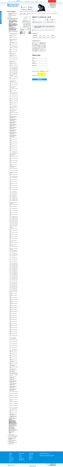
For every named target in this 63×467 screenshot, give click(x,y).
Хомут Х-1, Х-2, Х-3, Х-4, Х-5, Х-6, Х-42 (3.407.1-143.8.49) (13, 33)
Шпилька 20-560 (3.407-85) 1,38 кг (14, 392)
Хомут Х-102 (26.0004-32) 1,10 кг (13, 79)
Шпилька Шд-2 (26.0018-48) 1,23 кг (13, 311)
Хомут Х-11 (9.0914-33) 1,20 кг (14, 281)
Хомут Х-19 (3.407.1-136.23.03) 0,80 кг (14, 237)
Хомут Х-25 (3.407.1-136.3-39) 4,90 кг (13, 188)
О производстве (27, 1)
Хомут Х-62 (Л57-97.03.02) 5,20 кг (14, 59)
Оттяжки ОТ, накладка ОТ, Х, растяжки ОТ (13, 419)
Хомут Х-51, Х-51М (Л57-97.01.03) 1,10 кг (13, 111)
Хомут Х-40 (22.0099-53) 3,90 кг (14, 265)
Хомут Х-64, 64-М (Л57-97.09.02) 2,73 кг (13, 61)
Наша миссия (11, 459)
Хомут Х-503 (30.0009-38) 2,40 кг (13, 344)
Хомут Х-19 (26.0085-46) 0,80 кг (14, 176)
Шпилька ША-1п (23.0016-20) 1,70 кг (13, 298)
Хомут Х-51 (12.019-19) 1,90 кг (14, 192)
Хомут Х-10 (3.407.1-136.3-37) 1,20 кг (13, 180)
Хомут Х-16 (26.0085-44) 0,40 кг (14, 69)
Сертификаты (31, 454)
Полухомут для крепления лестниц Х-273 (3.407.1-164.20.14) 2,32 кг (13, 382)
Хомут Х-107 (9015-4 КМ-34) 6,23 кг (13, 317)
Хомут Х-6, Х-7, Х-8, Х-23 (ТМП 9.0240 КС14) (14, 249)
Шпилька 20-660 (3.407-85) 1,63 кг (14, 394)
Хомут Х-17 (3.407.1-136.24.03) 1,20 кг (14, 158)
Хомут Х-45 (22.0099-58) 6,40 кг (14, 272)
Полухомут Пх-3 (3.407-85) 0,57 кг (14, 404)
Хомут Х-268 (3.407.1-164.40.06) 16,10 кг (14, 375)
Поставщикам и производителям (21, 459)
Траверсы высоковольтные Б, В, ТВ (13, 430)
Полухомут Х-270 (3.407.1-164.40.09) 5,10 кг (13, 379)
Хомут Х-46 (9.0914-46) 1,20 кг (14, 286)
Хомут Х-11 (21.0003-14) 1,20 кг (14, 199)
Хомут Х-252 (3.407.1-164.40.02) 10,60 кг (14, 115)
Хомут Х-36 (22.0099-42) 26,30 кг (13, 259)
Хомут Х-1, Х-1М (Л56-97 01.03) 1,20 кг (14, 85)
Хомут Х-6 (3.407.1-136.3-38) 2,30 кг (13, 184)
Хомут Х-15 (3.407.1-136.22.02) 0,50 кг (14, 44)
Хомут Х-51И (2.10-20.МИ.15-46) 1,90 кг (14, 65)
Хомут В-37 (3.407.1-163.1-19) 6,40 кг (13, 150)
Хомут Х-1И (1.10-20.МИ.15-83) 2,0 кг (14, 83)
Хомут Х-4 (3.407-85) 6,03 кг (13, 408)
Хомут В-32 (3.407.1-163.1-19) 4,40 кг (13, 142)
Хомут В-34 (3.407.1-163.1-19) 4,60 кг (13, 146)
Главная (9, 1)
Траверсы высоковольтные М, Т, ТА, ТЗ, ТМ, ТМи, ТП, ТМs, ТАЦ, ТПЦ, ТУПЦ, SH (13, 22)
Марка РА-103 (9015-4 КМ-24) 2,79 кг (13, 327)
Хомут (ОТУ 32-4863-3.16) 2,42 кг (14, 335)
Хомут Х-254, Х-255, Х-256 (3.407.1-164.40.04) (13, 369)
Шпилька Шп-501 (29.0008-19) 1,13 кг (14, 300)
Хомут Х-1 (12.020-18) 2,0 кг (13, 195)
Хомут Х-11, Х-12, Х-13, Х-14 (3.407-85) (13, 164)
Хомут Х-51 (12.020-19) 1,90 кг (14, 109)
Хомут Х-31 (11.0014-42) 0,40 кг (14, 73)
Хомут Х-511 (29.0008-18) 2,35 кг (13, 207)
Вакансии (36, 1)
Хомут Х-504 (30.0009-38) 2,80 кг (13, 346)
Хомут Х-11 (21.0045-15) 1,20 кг (14, 92)
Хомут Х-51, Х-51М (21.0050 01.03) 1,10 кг (13, 75)
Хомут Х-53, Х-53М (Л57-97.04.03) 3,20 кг (13, 81)
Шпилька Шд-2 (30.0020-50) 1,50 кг (13, 307)
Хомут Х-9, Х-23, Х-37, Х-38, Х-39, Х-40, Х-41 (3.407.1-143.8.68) (13, 40)
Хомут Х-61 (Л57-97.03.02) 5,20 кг (14, 57)
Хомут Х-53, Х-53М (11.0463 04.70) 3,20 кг (13, 361)
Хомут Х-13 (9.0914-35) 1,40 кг (14, 283)
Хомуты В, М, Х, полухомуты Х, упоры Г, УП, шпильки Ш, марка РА (13, 32)
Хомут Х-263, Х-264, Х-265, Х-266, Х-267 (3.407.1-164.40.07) (14, 373)
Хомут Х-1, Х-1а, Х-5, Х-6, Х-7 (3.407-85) (13, 400)
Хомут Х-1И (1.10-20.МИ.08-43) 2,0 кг (14, 211)
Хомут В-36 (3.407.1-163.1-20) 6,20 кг (13, 410)
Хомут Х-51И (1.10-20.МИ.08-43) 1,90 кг (14, 98)
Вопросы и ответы (30, 459)
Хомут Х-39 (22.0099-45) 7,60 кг (14, 264)
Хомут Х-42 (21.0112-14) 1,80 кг (14, 220)
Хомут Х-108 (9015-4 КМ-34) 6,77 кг (13, 319)
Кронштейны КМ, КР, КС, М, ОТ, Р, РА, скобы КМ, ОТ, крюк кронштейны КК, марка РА (13, 29)
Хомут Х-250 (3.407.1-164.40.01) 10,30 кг (14, 363)
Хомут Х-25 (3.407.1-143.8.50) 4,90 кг (13, 205)
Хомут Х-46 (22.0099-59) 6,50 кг (14, 273)
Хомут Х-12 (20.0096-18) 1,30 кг (14, 217)
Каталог (18, 1)
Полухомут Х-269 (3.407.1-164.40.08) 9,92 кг (13, 377)
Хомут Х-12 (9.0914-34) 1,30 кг (14, 282)
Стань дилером (21, 458)
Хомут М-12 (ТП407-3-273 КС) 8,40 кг (13, 174)
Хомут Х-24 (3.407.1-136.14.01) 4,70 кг (14, 233)
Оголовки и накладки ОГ (12, 27)
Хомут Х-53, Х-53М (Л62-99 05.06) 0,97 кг (13, 245)
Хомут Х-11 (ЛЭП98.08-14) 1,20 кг (14, 190)
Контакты (41, 1)
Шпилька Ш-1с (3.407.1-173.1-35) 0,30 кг (14, 302)
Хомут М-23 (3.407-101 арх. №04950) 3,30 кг (13, 203)
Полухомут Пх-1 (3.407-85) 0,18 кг (14, 402)
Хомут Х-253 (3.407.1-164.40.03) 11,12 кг (14, 367)
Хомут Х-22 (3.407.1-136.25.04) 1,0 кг (14, 239)
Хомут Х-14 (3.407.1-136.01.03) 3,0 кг (14, 162)
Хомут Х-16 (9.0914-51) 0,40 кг (14, 290)
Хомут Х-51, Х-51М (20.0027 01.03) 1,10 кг (13, 63)
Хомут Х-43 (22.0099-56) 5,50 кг (14, 269)
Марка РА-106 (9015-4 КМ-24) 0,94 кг (13, 333)
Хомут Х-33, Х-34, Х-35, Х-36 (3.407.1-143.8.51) (13, 42)
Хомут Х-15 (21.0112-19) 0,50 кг (14, 221)
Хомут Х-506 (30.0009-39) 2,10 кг (13, 348)
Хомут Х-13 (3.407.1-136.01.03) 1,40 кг (14, 231)
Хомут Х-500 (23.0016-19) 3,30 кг (13, 94)
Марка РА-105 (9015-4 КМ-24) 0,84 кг (13, 331)
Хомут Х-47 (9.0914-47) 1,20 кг (14, 287)
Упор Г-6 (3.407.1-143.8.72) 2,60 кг (14, 170)
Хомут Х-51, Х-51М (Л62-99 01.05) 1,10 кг (13, 241)
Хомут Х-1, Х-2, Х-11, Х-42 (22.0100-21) (13, 227)
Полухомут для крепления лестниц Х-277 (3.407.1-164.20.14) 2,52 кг (13, 128)
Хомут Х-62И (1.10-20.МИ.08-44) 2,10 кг (14, 102)
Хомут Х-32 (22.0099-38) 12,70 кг (13, 252)
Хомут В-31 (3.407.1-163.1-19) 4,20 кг (13, 140)
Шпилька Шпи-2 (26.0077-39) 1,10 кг (13, 304)
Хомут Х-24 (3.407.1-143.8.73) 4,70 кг (13, 37)
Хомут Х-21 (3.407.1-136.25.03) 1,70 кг (14, 160)
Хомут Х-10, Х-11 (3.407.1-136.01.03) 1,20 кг (13, 87)
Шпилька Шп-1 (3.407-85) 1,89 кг (14, 396)
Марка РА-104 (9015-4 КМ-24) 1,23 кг (13, 329)
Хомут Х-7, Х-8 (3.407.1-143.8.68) (13, 35)
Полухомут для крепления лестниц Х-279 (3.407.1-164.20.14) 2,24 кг (13, 387)
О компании (14, 1)
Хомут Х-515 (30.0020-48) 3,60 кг (13, 247)
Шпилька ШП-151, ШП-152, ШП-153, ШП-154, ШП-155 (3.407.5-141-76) (13, 417)
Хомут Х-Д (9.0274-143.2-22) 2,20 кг (13, 353)
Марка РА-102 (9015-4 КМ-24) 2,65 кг (13, 325)
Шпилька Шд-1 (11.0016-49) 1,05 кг (13, 292)
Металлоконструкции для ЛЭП (31, 13)
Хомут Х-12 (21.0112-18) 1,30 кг (14, 225)
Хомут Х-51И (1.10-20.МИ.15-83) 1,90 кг (14, 47)
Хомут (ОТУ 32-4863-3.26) (13, 338)
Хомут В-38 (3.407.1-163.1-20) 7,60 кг (13, 412)
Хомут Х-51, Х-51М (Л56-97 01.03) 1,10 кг (13, 107)
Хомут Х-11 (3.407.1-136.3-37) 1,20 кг (13, 182)
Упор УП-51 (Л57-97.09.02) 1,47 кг (14, 168)
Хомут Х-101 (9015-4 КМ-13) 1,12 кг (13, 104)
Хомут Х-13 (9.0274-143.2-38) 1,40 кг (13, 355)
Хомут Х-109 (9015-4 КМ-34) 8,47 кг (13, 321)
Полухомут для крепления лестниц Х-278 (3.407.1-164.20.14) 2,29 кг (13, 131)
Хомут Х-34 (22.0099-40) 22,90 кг (13, 255)
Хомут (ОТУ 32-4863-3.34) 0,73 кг (14, 340)
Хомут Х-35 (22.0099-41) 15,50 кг (13, 257)
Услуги (22, 1)
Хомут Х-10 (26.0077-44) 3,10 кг (14, 216)
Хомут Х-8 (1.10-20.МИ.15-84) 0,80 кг (13, 51)
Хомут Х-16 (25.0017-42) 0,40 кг (14, 277)
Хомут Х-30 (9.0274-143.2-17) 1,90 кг (13, 351)
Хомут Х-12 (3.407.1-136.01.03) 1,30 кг (14, 229)
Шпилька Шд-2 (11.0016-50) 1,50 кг (13, 294)
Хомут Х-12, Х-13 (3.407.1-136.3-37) (13, 91)
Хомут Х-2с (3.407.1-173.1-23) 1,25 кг (13, 214)
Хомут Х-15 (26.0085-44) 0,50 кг (14, 68)
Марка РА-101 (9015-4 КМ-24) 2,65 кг (13, 323)
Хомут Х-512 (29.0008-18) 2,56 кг (13, 209)
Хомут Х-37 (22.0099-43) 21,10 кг (13, 261)
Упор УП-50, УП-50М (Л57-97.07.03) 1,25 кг (13, 166)
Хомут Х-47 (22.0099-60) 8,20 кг (14, 274)
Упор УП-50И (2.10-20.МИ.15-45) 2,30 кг (13, 172)
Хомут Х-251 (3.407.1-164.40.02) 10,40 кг (14, 113)
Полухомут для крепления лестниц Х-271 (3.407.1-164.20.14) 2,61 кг (13, 117)
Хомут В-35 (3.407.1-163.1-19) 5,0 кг (13, 148)
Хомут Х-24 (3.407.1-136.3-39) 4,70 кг (13, 186)
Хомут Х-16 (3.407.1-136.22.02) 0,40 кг (14, 156)
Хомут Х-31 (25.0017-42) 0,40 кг (14, 278)
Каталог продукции (11, 11)
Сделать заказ (52, 1)
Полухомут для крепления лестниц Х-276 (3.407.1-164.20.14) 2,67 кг (13, 125)
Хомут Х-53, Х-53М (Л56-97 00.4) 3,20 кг (13, 55)
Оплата (20, 454)
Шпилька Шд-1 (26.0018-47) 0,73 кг (13, 309)
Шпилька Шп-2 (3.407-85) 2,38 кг (14, 398)
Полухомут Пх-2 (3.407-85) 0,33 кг (14, 406)
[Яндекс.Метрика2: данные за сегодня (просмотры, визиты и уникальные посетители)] (32, 465)
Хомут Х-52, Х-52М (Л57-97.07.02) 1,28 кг (13, 53)
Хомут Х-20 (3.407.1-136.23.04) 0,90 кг (14, 89)
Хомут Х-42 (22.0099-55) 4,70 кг (14, 268)
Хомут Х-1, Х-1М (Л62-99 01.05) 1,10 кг (14, 243)
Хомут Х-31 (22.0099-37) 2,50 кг (14, 250)
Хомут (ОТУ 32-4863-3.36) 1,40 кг (14, 342)
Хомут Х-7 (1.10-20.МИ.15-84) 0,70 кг (13, 49)
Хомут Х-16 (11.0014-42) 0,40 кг (14, 72)
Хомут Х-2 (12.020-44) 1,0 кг (13, 196)
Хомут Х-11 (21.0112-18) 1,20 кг (14, 224)
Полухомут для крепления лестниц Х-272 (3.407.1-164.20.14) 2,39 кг (13, 120)
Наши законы (11, 460)
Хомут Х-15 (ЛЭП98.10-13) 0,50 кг (14, 201)
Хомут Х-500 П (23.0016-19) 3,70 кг (14, 96)
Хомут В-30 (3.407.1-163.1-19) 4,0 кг (13, 138)
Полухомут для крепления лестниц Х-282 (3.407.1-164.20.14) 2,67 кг (13, 136)
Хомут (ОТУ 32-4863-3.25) (13, 337)
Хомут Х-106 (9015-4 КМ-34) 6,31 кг (13, 315)
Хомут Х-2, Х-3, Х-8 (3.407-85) (13, 407)
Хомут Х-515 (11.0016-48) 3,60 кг (13, 178)
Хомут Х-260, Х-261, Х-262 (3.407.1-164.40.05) (13, 365)
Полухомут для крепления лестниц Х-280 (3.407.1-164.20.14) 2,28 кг (13, 390)
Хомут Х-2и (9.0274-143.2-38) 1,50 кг (13, 357)
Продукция (10, 454)
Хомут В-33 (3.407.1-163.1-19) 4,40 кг (13, 144)
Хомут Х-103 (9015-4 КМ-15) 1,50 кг (13, 313)
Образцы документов (31, 457)
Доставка (32, 1)
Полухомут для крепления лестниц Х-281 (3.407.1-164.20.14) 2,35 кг (13, 133)
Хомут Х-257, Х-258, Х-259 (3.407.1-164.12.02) (13, 371)
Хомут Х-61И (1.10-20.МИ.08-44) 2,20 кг (14, 100)
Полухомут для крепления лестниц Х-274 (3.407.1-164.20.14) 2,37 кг (13, 384)
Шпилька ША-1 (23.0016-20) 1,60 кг (13, 296)
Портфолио (31, 455)
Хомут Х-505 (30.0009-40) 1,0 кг (14, 349)
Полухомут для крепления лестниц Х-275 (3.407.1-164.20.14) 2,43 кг (13, 123)
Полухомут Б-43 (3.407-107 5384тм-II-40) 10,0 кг (13, 414)
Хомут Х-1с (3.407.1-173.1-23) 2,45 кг (13, 213)
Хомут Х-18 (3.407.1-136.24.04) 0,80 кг (14, 235)
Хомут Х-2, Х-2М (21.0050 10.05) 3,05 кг (14, 77)
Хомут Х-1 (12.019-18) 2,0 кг (13, 191)
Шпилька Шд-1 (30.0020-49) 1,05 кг (13, 305)
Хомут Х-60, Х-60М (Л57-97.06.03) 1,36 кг (13, 154)
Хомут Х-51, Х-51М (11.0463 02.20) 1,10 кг (13, 359)
